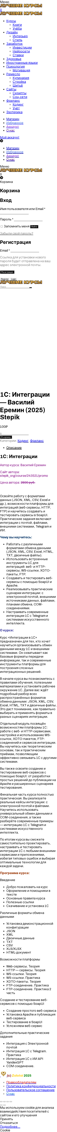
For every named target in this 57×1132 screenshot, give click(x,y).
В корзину (6, 437)
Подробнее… (10, 1126)
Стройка (19, 81)
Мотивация (21, 70)
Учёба (17, 28)
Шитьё (18, 85)
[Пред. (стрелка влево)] (1, 1105)
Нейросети (21, 51)
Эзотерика (14, 112)
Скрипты (19, 93)
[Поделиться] (4, 1101)
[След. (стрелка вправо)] (4, 1105)
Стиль (17, 40)
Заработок (14, 43)
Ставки (18, 55)
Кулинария (21, 78)
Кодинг (18, 104)
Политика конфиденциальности (31, 1086)
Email (5, 250)
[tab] (31, 448)
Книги (17, 24)
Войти (34, 226)
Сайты (11, 89)
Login (13, 279)
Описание (14, 447)
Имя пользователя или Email (22, 209)
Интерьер (20, 36)
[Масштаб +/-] (11, 1101)
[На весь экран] (7, 1101)
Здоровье (13, 59)
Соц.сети (20, 97)
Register (5, 279)
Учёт (16, 108)
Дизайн (12, 32)
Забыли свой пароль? (16, 233)
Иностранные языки (22, 62)
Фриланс (13, 100)
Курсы (11, 21)
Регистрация (7, 272)
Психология (15, 66)
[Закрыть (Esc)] (1, 1101)
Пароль (6, 219)
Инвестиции (22, 47)
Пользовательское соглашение (30, 1090)
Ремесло (13, 74)
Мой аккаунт (9, 137)
